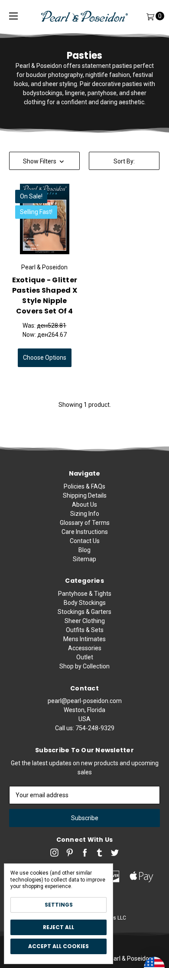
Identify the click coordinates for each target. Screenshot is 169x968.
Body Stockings (85, 602)
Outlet (84, 657)
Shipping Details (85, 495)
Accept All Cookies (58, 946)
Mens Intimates (84, 639)
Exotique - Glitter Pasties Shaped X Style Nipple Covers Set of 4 (45, 295)
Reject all (58, 927)
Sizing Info (84, 513)
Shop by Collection (84, 666)
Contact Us (85, 540)
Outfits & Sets (85, 629)
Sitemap (84, 559)
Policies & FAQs (84, 486)
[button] (44, 161)
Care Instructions (85, 531)
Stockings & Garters (84, 611)
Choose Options (44, 357)
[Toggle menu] (13, 16)
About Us (84, 504)
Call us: (84, 728)
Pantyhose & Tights (84, 593)
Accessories (84, 648)
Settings (59, 904)
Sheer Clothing (85, 620)
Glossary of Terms (85, 522)
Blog (84, 549)
